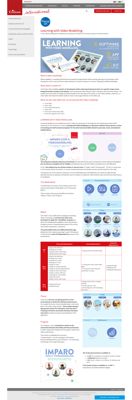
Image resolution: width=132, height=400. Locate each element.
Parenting (12, 44)
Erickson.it (28, 2)
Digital (65, 6)
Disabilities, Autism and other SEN (21, 34)
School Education (15, 18)
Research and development (111, 6)
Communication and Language (19, 29)
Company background (34, 6)
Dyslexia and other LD (16, 24)
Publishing (52, 6)
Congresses (90, 6)
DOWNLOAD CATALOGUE (103, 11)
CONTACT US (118, 11)
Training (76, 6)
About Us (113, 389)
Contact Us (120, 389)
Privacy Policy (60, 398)
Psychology (13, 49)
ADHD (11, 39)
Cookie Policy (68, 398)
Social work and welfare (17, 54)
